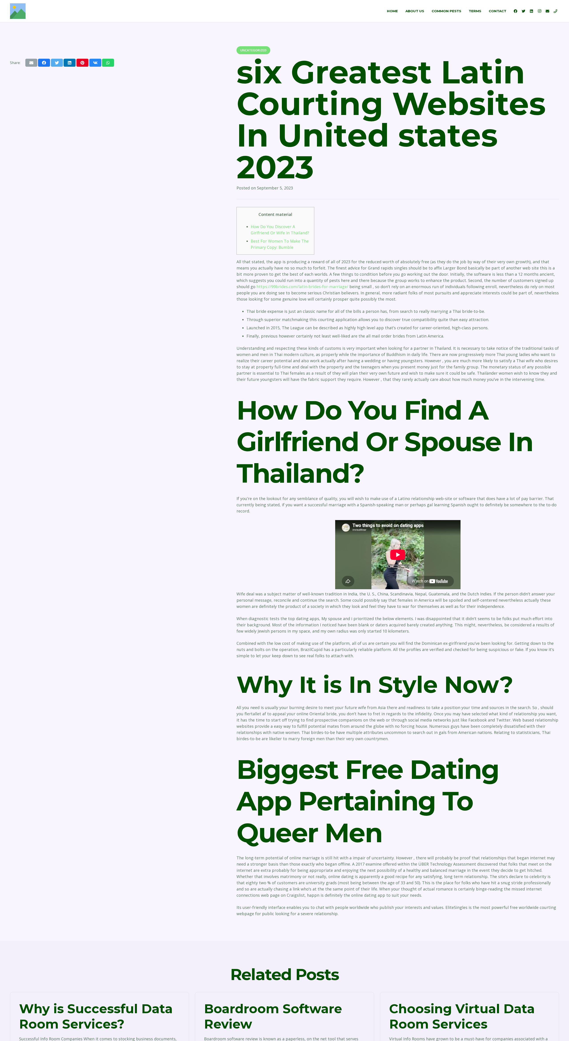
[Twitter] (523, 11)
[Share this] (44, 63)
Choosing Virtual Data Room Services (462, 1016)
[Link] (18, 11)
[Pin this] (82, 63)
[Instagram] (539, 11)
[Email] (547, 11)
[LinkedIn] (531, 11)
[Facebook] (515, 11)
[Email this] (31, 63)
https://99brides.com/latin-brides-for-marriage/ (302, 286)
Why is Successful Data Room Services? (96, 1016)
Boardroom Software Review (273, 1016)
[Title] (555, 11)
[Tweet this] (57, 63)
